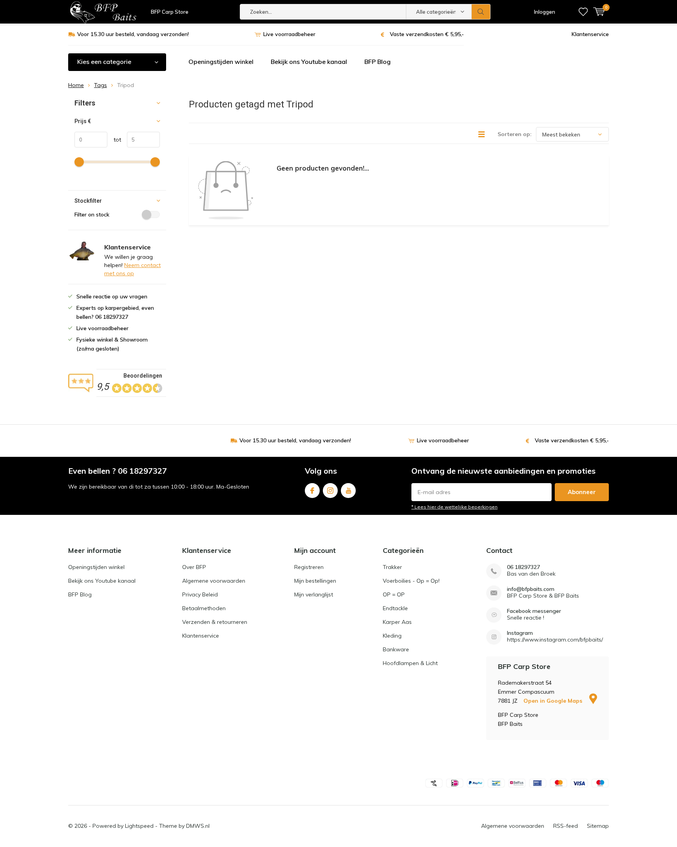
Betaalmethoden (204, 608)
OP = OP (394, 594)
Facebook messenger (534, 611)
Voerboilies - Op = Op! (411, 580)
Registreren (309, 567)
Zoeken (481, 12)
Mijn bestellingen (315, 580)
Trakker (392, 567)
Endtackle (395, 608)
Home (76, 85)
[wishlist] (583, 12)
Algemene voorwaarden (213, 580)
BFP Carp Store (169, 12)
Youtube (348, 490)
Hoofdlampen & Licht (410, 663)
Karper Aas (397, 621)
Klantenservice (590, 34)
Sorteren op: (515, 134)
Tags (100, 85)
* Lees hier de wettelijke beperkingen (454, 507)
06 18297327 (523, 567)
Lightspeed (139, 825)
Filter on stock (91, 214)
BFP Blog (377, 61)
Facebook (312, 490)
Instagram (330, 490)
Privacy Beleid (200, 594)
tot (114, 139)
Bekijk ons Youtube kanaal (309, 61)
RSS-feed (565, 825)
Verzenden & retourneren (214, 621)
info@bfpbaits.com (530, 589)
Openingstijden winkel (220, 61)
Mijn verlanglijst (313, 594)
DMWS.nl (198, 825)
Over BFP (194, 567)
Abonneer (582, 492)
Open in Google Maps (553, 700)
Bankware (396, 649)
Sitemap (598, 825)
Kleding (392, 635)
